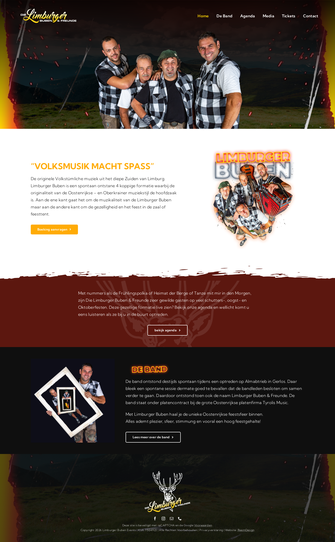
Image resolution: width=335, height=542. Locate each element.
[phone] (180, 518)
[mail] (171, 518)
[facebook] (155, 518)
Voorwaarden (203, 525)
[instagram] (163, 518)
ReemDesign (246, 530)
